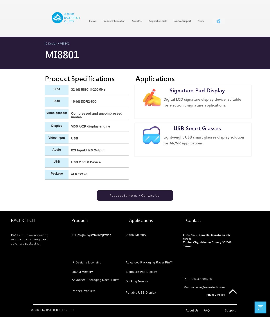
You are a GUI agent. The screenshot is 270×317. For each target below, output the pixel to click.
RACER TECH (72, 18)
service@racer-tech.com (208, 287)
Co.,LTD (69, 21)
